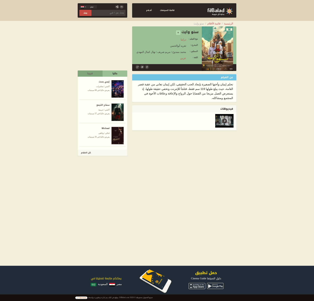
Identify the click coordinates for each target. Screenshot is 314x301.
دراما (183, 39)
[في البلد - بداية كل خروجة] (220, 10)
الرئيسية (228, 23)
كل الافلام (86, 152)
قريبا (90, 73)
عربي (183, 58)
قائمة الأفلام (213, 23)
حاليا (115, 73)
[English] (122, 7)
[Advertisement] (102, 179)
